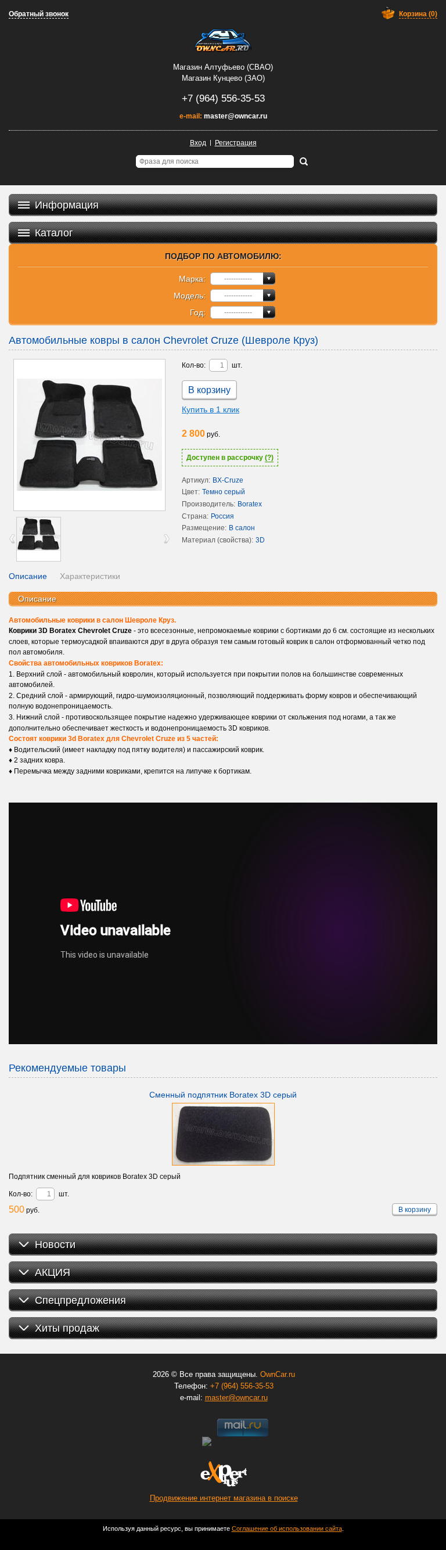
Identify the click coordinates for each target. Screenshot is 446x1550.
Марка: (192, 278)
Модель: (190, 295)
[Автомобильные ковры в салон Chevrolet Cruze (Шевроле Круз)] (89, 435)
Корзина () (418, 14)
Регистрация (236, 143)
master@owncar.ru (235, 116)
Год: (198, 312)
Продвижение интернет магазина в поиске (224, 1498)
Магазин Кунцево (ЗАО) (223, 78)
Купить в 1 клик (210, 409)
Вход (198, 143)
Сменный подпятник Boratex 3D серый (223, 1094)
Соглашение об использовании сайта (287, 1528)
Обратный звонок (39, 14)
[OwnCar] (223, 40)
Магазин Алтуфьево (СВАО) (223, 67)
